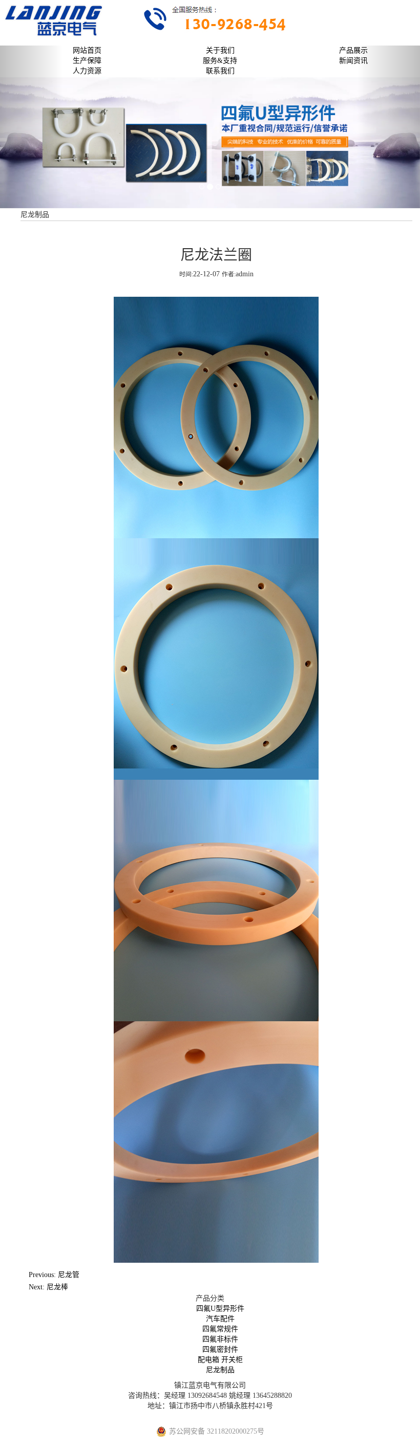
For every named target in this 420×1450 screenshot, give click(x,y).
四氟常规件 (220, 1329)
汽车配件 (220, 1319)
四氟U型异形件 (220, 1308)
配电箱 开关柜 (220, 1360)
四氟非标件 (220, 1339)
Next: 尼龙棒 (48, 1287)
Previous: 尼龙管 (54, 1275)
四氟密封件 (220, 1349)
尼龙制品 (220, 1370)
